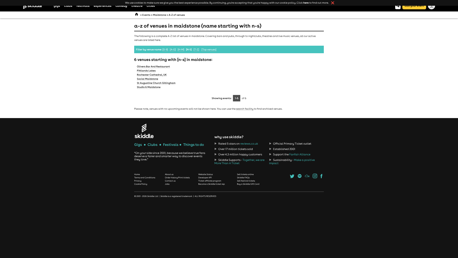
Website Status (205, 174)
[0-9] (165, 49)
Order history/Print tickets (177, 177)
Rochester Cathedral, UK (152, 74)
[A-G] (173, 49)
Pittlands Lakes (146, 70)
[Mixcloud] (307, 177)
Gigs (138, 144)
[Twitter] (292, 177)
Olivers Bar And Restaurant (153, 66)
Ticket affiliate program (209, 181)
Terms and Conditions (144, 177)
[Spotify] (299, 177)
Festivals (170, 144)
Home (137, 174)
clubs (68, 6)
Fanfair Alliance (299, 154)
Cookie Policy (140, 184)
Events (146, 14)
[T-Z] (196, 49)
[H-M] (181, 49)
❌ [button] (332, 2)
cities (151, 6)
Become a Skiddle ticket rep (211, 184)
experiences (102, 6)
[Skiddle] (144, 130)
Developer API (205, 177)
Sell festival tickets (246, 181)
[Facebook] (321, 177)
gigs (57, 6)
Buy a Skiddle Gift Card (248, 184)
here (306, 2)
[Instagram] (315, 177)
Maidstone (159, 14)
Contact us (170, 181)
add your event (414, 5)
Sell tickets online (245, 174)
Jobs (167, 184)
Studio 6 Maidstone (148, 87)
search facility (244, 108)
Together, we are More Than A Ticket (239, 161)
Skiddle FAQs (243, 177)
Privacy (137, 181)
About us (169, 174)
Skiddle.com (37, 5)
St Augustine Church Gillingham (156, 83)
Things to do (193, 144)
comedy (121, 6)
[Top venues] (208, 49)
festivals (82, 6)
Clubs (153, 144)
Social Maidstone (147, 78)
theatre (137, 6)
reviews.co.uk (249, 143)
